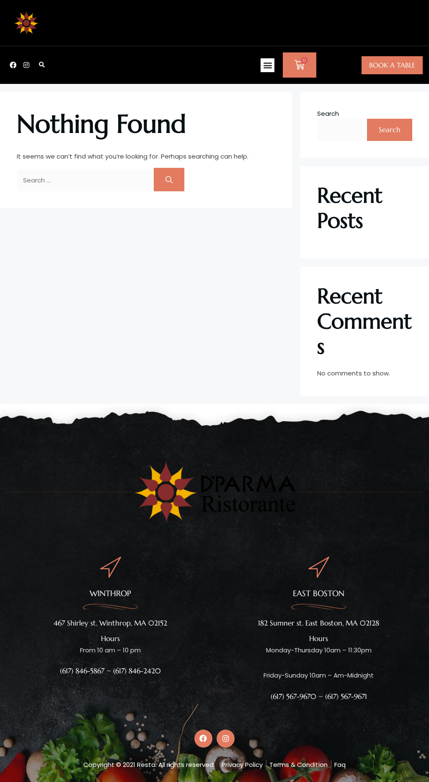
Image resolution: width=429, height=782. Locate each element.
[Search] (169, 179)
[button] (42, 65)
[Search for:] (85, 180)
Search (328, 113)
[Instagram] (26, 65)
